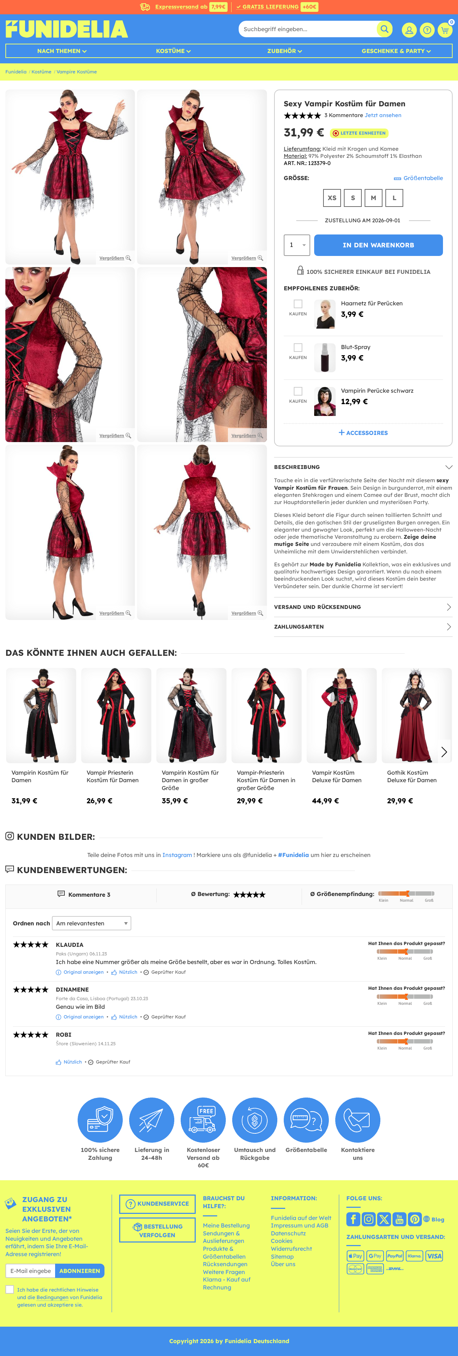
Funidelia (15, 71)
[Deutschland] (353, 1220)
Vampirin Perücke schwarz (377, 390)
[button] (444, 752)
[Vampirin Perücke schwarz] (325, 401)
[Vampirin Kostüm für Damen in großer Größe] (191, 716)
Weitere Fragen (224, 1271)
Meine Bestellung (226, 1225)
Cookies (282, 1240)
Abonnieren (79, 1270)
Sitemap (282, 1256)
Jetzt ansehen (383, 115)
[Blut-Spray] (325, 357)
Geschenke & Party (393, 51)
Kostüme (170, 51)
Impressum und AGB (299, 1225)
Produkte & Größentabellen (224, 1252)
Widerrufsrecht (291, 1248)
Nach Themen (59, 51)
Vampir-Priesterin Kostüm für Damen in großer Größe (266, 780)
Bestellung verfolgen (161, 1231)
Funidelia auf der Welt (301, 1217)
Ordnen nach (31, 923)
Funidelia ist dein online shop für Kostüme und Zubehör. (66, 29)
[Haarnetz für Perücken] (325, 314)
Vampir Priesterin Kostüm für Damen (113, 776)
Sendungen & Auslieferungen (223, 1237)
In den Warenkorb (378, 245)
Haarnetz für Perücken (372, 303)
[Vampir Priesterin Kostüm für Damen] (116, 716)
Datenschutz (288, 1233)
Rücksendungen (225, 1264)
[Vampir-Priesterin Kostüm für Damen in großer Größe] (267, 716)
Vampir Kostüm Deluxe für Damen (337, 776)
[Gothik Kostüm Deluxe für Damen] (417, 716)
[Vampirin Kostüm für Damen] (41, 716)
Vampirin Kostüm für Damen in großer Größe (190, 780)
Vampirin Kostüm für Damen (39, 776)
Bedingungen (52, 1297)
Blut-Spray (355, 346)
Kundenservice (162, 1203)
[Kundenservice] (427, 30)
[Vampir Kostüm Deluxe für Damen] (342, 716)
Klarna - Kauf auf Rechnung (226, 1283)
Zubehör (281, 51)
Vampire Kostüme (77, 71)
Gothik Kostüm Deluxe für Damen (412, 776)
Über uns (283, 1264)
